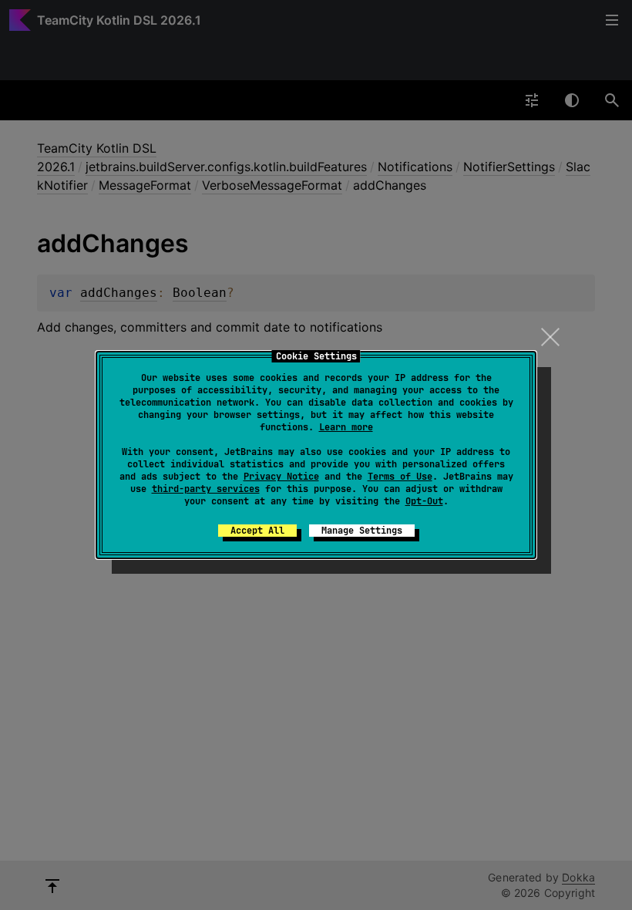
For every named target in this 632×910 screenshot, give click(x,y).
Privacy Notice (281, 476)
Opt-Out (424, 501)
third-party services (206, 489)
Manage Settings (361, 530)
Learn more (346, 427)
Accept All (257, 530)
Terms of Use (400, 476)
